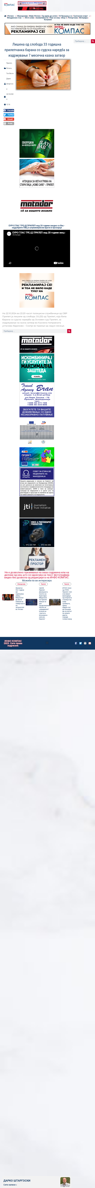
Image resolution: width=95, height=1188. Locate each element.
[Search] (69, 331)
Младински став (14, 18)
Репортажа (73, 18)
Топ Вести (10, 73)
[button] (8, 110)
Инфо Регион (34, 16)
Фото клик (29, 18)
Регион (11, 16)
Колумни (48, 20)
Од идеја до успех (49, 16)
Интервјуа (83, 18)
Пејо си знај (54, 18)
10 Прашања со (65, 16)
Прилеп (9, 63)
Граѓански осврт (80, 16)
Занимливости (41, 18)
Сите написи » (10, 1185)
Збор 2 (64, 18)
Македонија (21, 584)
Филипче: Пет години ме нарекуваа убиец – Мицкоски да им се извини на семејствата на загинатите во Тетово (19, 598)
